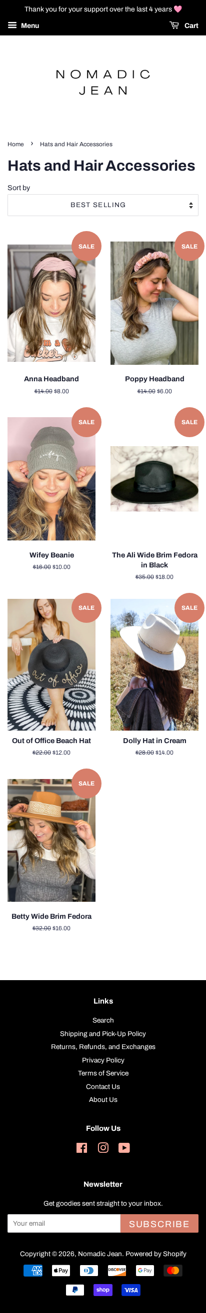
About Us (103, 1099)
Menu (29, 25)
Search (103, 1020)
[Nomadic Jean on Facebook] (82, 1150)
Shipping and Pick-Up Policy (103, 1034)
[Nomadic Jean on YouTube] (124, 1150)
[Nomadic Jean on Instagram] (103, 1150)
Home (16, 144)
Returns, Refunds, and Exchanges (103, 1046)
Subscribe (159, 1224)
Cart (190, 25)
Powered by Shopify (156, 1254)
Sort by (19, 188)
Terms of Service (103, 1073)
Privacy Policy (103, 1060)
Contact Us (103, 1086)
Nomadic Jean (100, 1254)
